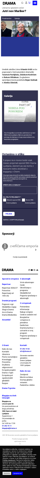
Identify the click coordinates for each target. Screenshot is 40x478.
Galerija (17, 18)
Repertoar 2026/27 (10, 288)
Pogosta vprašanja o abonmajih (28, 297)
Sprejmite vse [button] (17, 473)
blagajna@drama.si (9, 428)
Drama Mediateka (9, 315)
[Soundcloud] (37, 270)
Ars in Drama (7, 312)
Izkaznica (6, 354)
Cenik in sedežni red (28, 315)
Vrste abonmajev (27, 282)
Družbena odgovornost (7, 366)
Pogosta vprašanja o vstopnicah (28, 337)
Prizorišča (6, 362)
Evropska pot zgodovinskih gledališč (7, 378)
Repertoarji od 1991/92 (8, 294)
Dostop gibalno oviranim (26, 381)
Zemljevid (24, 374)
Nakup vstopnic (26, 312)
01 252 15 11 (7, 426)
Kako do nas (7, 349)
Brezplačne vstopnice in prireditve (25, 320)
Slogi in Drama (8, 309)
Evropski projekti (9, 370)
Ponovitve (6, 290)
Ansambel (6, 320)
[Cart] (30, 3)
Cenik (22, 285)
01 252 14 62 (25, 349)
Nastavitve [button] (7, 473)
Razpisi (5, 383)
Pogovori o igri (8, 304)
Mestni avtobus (26, 377)
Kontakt (23, 345)
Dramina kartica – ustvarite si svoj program (27, 330)
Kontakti (5, 352)
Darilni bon (24, 325)
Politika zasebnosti (9, 460)
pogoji (22, 220)
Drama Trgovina (8, 388)
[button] (23, 3)
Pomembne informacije (25, 308)
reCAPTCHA (13, 220)
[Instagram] (34, 270)
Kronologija (6, 359)
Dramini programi (9, 301)
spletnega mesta (20, 441)
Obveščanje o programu (25, 289)
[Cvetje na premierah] (20, 246)
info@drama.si (25, 351)
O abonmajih (25, 279)
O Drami (5, 345)
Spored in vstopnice (10, 279)
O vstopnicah (25, 303)
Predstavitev (6, 18)
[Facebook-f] (29, 270)
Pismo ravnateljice (9, 357)
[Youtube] (32, 270)
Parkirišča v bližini (27, 385)
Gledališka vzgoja (9, 307)
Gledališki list (25, 293)
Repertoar (6, 284)
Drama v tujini (7, 373)
